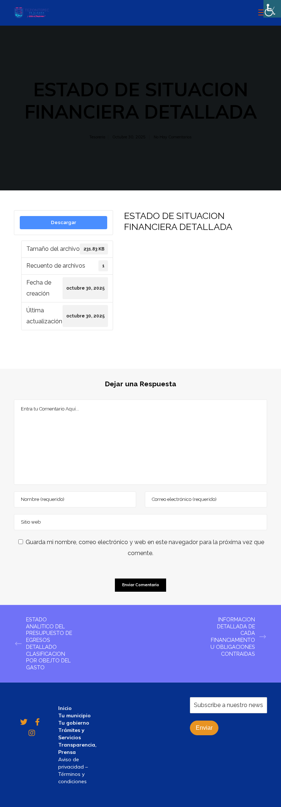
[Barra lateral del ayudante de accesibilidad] (272, 9)
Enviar (204, 728)
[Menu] (259, 13)
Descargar (63, 222)
